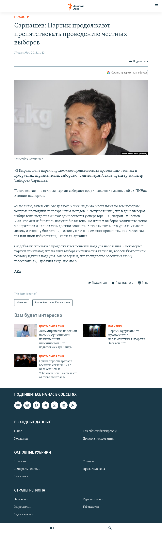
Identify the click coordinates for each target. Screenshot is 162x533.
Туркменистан (93, 499)
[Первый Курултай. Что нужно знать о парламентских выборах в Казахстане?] (94, 330)
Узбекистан (91, 507)
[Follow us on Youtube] (18, 405)
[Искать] (110, 528)
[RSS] (73, 405)
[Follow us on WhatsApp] (54, 405)
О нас (18, 431)
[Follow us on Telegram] (45, 405)
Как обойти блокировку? (100, 431)
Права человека (94, 469)
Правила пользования (98, 438)
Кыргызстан (22, 507)
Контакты (21, 438)
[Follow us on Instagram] (27, 405)
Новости (21, 17)
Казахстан (21, 499)
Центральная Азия (52, 326)
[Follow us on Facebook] (36, 405)
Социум (88, 461)
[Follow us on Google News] (63, 405)
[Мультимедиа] (52, 528)
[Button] (138, 61)
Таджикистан (24, 514)
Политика (115, 326)
